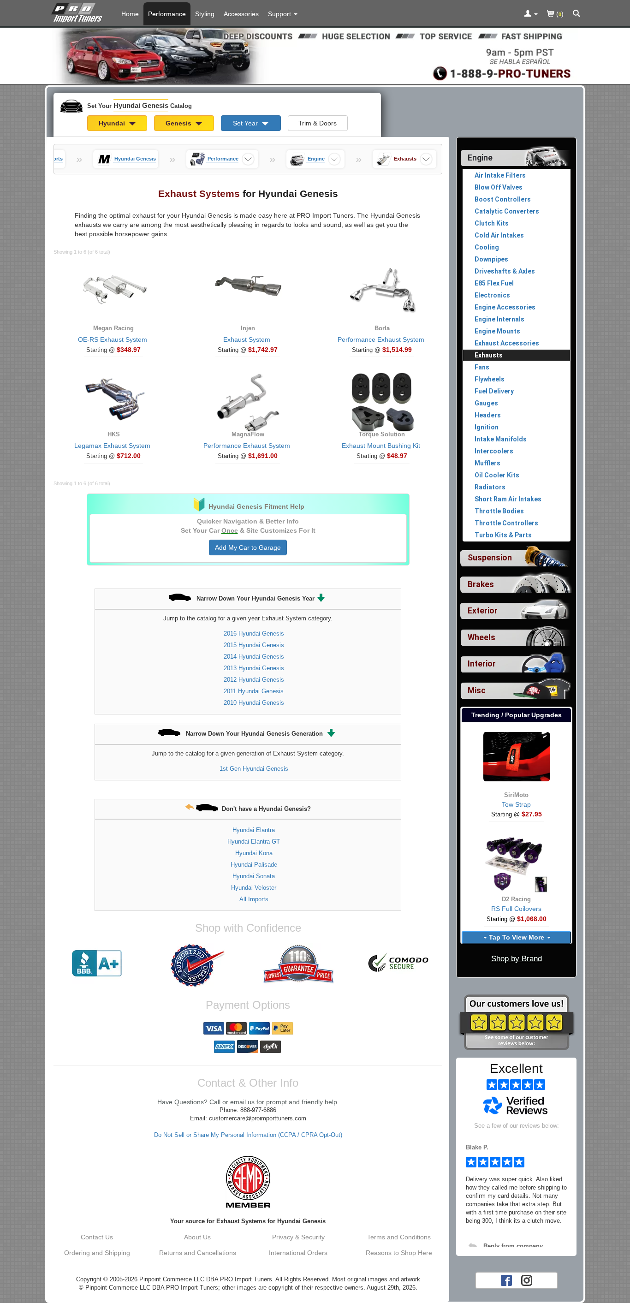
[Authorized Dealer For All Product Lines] (197, 965)
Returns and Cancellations (197, 1252)
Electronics (492, 295)
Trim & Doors (317, 123)
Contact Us (97, 1237)
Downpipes (491, 259)
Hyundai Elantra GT (253, 841)
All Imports (253, 899)
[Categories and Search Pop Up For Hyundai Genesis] (576, 14)
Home (130, 14)
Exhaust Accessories (507, 343)
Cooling (487, 247)
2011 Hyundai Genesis (254, 691)
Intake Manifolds (501, 439)
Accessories (241, 14)
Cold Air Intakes (499, 235)
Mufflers (487, 463)
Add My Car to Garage (248, 547)
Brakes (481, 584)
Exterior (483, 610)
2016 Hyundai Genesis (254, 633)
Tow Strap (516, 804)
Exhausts (489, 355)
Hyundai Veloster (253, 887)
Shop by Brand (516, 958)
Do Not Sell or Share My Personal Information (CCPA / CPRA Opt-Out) (248, 1135)
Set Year (246, 123)
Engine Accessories (505, 307)
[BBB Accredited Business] (96, 963)
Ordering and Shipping (97, 1252)
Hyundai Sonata (253, 876)
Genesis (179, 123)
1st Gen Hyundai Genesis (254, 768)
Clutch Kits (492, 223)
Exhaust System (246, 339)
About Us (197, 1237)
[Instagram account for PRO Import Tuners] (526, 1279)
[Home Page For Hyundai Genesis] (78, 11)
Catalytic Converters (507, 211)
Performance (167, 14)
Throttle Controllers (506, 523)
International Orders (298, 1252)
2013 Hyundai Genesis (254, 668)
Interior (482, 663)
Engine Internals (499, 319)
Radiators (490, 487)
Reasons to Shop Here (399, 1252)
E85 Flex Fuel (494, 283)
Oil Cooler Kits (497, 475)
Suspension (490, 557)
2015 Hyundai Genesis (254, 645)
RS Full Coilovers (516, 908)
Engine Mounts (497, 331)
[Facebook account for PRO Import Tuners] (506, 1279)
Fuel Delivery (494, 391)
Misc (477, 690)
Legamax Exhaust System (112, 445)
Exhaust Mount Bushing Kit (381, 445)
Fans (482, 367)
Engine (480, 157)
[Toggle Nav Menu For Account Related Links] (530, 14)
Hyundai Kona (254, 853)
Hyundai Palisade (254, 864)
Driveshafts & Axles (505, 271)
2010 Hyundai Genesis (254, 702)
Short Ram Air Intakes (508, 499)
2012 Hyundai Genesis (254, 679)
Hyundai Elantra (253, 830)
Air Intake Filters (500, 175)
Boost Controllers (503, 199)
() (559, 14)
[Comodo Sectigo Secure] (399, 963)
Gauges (486, 403)
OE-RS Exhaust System (112, 339)
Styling (204, 14)
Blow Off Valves (499, 187)
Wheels (481, 637)
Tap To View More (516, 937)
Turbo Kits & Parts (503, 535)
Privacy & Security (298, 1237)
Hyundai (113, 123)
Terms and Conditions (399, 1237)
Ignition (487, 427)
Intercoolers (494, 451)
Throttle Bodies (499, 511)
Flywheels (490, 379)
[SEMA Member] (247, 1181)
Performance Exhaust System (381, 339)
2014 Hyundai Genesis (254, 656)
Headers (488, 415)
